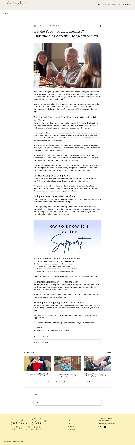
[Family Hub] (78, 426)
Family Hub (71, 426)
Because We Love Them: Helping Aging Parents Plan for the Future (96, 375)
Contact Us (71, 429)
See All (109, 352)
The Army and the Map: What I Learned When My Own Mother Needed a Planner (37, 375)
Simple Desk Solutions (16, 441)
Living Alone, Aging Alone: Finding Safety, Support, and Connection (66, 375)
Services (70, 423)
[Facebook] (105, 426)
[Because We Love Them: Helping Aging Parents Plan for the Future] (97, 363)
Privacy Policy (104, 421)
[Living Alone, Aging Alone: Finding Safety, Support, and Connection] (67, 363)
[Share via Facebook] (34, 336)
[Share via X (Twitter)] (39, 336)
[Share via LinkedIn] (43, 336)
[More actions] (100, 26)
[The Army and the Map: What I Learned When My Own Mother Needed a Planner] (37, 363)
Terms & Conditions (105, 418)
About (69, 420)
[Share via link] (48, 336)
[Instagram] (100, 426)
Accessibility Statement (107, 423)
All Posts (5, 13)
